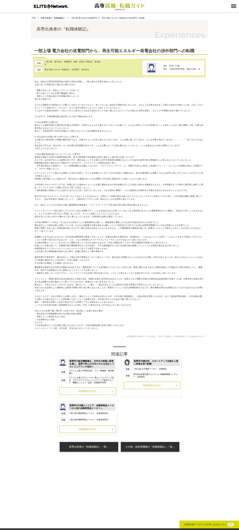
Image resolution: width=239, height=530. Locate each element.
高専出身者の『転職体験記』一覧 (87, 446)
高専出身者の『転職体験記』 (53, 18)
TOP (34, 18)
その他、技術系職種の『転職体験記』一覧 (148, 446)
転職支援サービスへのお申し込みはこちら (209, 524)
